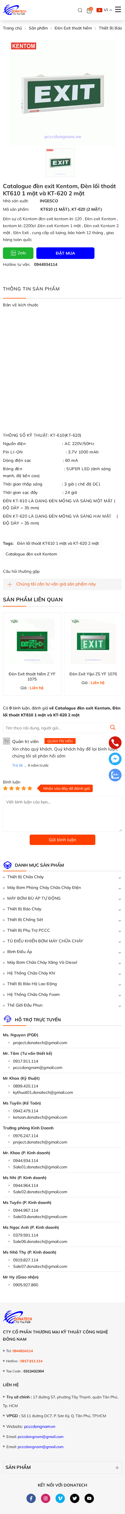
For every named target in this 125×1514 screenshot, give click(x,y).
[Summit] (113, 728)
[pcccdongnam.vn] (14, 10)
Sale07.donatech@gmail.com (40, 1266)
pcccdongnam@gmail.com (37, 1067)
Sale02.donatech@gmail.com (40, 1191)
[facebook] (31, 1498)
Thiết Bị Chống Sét (25, 919)
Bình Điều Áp (19, 951)
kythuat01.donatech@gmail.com (43, 1092)
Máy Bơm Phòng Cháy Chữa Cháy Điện (44, 887)
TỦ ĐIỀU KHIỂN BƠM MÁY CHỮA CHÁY (45, 941)
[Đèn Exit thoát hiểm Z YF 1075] (32, 641)
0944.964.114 (25, 1185)
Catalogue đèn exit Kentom (31, 554)
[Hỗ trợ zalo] (115, 776)
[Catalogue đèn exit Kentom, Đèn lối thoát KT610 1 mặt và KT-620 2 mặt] (60, 162)
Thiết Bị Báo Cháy (24, 908)
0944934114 (45, 264)
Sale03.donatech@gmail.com (40, 1216)
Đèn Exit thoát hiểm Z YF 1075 (32, 676)
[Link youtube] (89, 1498)
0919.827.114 (25, 1260)
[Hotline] (115, 743)
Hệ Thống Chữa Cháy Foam (33, 994)
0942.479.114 (25, 1110)
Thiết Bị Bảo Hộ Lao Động (32, 983)
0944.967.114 (25, 1210)
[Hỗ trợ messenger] (115, 759)
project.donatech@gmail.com (40, 1042)
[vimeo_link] (60, 1498)
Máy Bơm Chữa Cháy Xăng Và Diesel (42, 962)
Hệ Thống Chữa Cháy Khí (31, 973)
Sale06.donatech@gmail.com (40, 1241)
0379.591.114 (25, 1235)
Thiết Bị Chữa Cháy (25, 876)
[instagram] (46, 1498)
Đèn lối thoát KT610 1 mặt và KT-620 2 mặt (58, 543)
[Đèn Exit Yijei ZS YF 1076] (93, 641)
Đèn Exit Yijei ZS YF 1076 (93, 674)
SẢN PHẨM (18, 1467)
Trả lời (17, 765)
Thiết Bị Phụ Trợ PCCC (28, 930)
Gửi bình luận (62, 839)
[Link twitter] (75, 1498)
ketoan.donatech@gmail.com (40, 1117)
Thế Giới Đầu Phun (24, 1005)
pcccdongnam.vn (39, 1426)
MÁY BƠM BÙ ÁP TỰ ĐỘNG (33, 898)
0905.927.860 (25, 1284)
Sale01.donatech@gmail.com (40, 1167)
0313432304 (34, 1371)
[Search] (80, 10)
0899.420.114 (25, 1086)
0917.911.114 (25, 1061)
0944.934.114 (25, 1160)
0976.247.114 (25, 1135)
